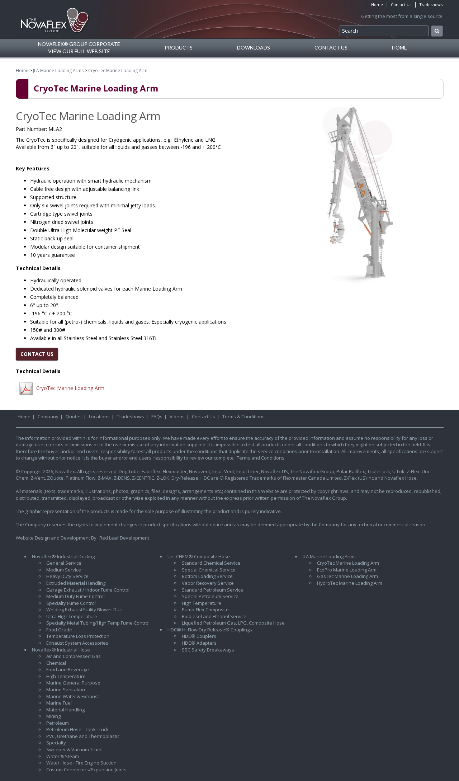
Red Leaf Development (124, 538)
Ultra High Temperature (71, 616)
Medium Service (63, 569)
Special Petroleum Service (210, 596)
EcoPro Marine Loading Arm (347, 569)
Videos (177, 416)
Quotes (74, 416)
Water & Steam (62, 756)
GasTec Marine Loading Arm (347, 576)
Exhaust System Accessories (77, 643)
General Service (63, 563)
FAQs (156, 416)
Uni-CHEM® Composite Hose (198, 556)
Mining (53, 716)
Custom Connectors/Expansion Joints (86, 769)
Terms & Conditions (243, 416)
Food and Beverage (67, 669)
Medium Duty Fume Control (75, 596)
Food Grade (59, 629)
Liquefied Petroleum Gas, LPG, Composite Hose (233, 623)
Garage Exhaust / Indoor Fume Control (87, 590)
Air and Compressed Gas (73, 656)
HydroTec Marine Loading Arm (349, 583)
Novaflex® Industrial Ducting (63, 556)
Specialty (56, 742)
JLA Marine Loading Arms (58, 70)
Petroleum (57, 723)
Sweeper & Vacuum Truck (74, 749)
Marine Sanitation (65, 689)
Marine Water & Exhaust (72, 696)
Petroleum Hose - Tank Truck (77, 729)
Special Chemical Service (209, 569)
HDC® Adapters (199, 643)
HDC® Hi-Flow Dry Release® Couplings (209, 629)
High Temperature (66, 676)
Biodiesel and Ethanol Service (214, 616)
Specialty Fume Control (71, 603)
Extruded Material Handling (75, 583)
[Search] (437, 31)
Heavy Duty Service (67, 576)
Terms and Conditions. (261, 458)
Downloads (253, 47)
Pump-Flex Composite (205, 609)
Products (179, 47)
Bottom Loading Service (207, 576)
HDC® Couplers (199, 636)
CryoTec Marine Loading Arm (117, 70)
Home (377, 4)
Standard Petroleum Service (212, 590)
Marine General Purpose (73, 682)
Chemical (56, 663)
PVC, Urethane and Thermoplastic (82, 736)
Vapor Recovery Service (208, 583)
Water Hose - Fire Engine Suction (81, 762)
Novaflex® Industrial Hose (61, 649)
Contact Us (401, 4)
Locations (99, 416)
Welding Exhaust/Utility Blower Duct (84, 609)
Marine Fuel (59, 703)
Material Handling (65, 709)
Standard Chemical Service (211, 563)
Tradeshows (431, 4)
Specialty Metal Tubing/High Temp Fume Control (98, 623)
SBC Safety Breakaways (208, 649)
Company (48, 416)
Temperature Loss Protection (77, 636)
